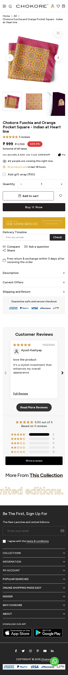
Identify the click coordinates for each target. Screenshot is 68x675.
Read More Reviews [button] (34, 407)
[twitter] (23, 651)
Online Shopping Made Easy (22, 587)
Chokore (46, 659)
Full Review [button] (20, 393)
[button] (5, 6)
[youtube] (45, 651)
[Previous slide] (6, 373)
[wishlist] (58, 6)
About (7, 613)
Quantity (9, 184)
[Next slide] (62, 373)
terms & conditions (37, 541)
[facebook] (16, 651)
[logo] (32, 6)
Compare (13, 246)
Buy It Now (34, 207)
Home (6, 16)
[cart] (63, 6)
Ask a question (39, 246)
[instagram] (30, 651)
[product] (58, 33)
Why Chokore (12, 605)
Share (11, 250)
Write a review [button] (34, 460)
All (15, 16)
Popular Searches (16, 579)
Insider (8, 596)
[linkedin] (52, 651)
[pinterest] (37, 651)
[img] (22, 345)
